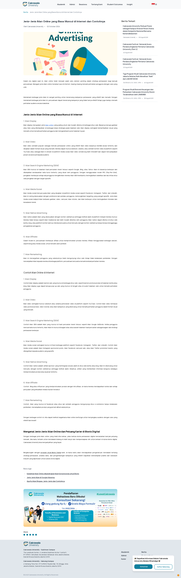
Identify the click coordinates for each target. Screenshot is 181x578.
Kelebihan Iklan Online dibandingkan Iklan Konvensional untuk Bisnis (53, 474)
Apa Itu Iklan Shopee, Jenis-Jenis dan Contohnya (46, 481)
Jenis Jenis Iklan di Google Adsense (41, 477)
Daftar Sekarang (163, 567)
